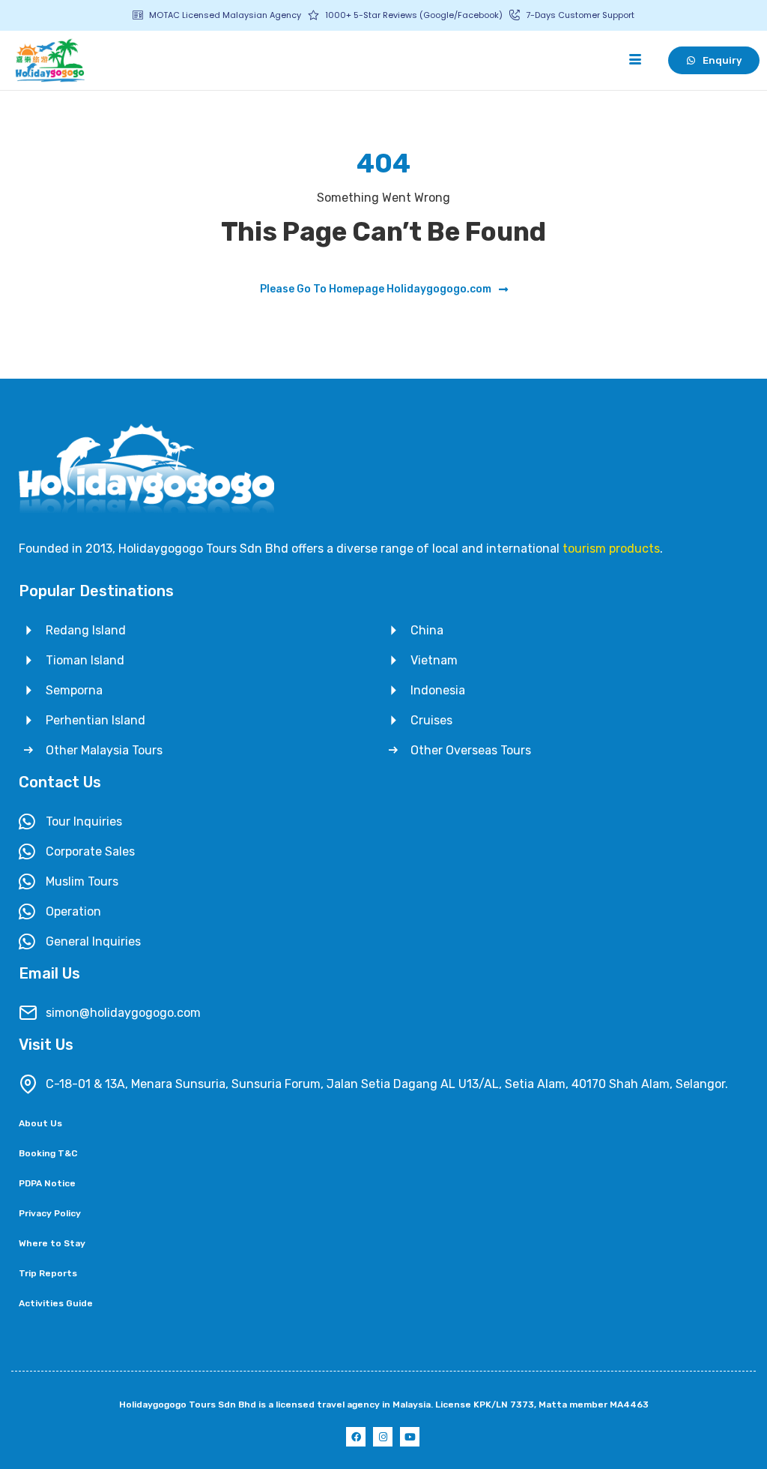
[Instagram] (382, 1437)
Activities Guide (56, 1303)
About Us (40, 1123)
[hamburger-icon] (635, 60)
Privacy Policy (50, 1213)
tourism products (611, 548)
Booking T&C (48, 1153)
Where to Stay (52, 1243)
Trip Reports (48, 1273)
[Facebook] (356, 1437)
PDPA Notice (47, 1183)
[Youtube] (409, 1437)
